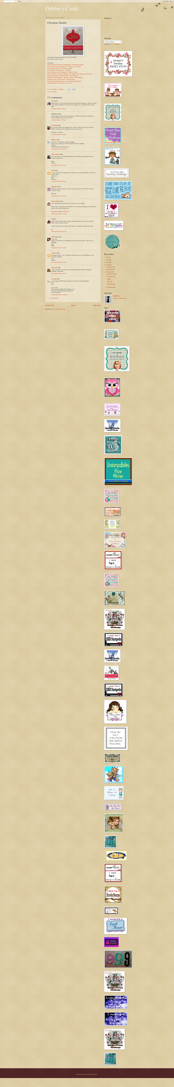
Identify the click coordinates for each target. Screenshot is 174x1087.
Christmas (54, 91)
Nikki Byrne (54, 186)
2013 (107, 262)
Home (73, 305)
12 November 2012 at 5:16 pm (59, 294)
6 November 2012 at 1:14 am (58, 262)
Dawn (52, 170)
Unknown (54, 253)
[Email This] (68, 89)
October (109, 272)
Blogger (95, 1074)
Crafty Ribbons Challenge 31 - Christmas (59, 70)
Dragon (109, 279)
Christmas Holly (111, 276)
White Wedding (111, 284)
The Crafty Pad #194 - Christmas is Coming (59, 68)
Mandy (53, 211)
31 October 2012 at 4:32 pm (58, 108)
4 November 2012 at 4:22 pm (58, 247)
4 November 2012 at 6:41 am (58, 231)
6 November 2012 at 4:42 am (58, 273)
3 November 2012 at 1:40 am (58, 196)
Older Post (97, 305)
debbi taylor (54, 237)
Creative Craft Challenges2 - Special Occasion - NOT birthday (65, 77)
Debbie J (117, 296)
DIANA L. (53, 139)
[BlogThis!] (70, 89)
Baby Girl (109, 281)
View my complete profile (120, 298)
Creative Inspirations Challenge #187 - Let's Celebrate (62, 75)
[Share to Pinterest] (75, 89)
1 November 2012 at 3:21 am (58, 165)
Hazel (52, 101)
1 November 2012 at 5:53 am (58, 181)
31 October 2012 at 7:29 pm (58, 120)
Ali (52, 219)
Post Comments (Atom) (59, 309)
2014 (107, 260)
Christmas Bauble (111, 274)
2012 (107, 265)
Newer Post (49, 305)
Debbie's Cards (61, 8)
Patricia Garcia (55, 154)
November (110, 269)
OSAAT (66, 211)
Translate (116, 44)
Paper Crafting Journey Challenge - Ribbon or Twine (62, 72)
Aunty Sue (54, 267)
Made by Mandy (55, 201)
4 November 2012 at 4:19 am (58, 214)
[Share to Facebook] (73, 89)
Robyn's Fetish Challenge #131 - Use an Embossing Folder (64, 81)
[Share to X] (71, 89)
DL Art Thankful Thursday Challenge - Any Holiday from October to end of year (69, 74)
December (110, 267)
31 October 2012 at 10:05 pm (59, 134)
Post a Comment (53, 298)
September (110, 287)
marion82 (54, 279)
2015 (107, 257)
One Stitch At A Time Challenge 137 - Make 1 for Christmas (64, 66)
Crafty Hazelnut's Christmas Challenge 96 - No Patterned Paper (65, 64)
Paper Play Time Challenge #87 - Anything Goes (61, 79)
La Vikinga (54, 125)
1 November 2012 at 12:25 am (59, 149)
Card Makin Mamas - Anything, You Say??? (59, 83)
